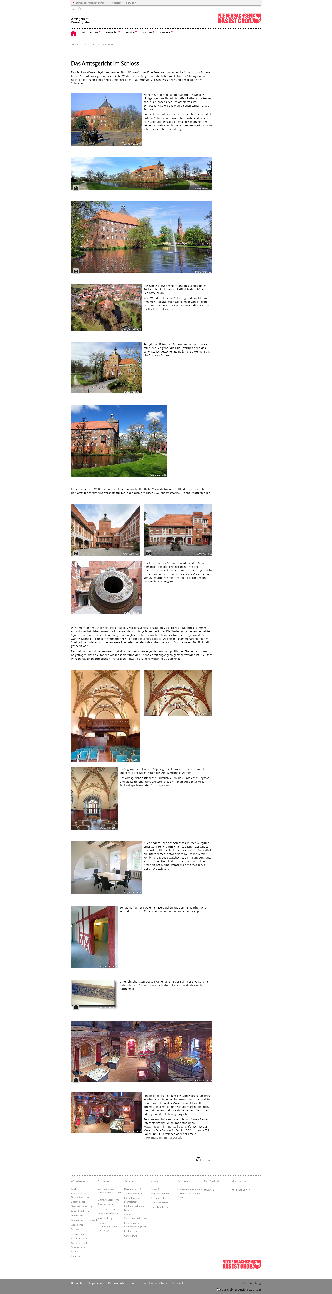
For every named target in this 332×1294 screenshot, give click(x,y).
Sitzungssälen (160, 785)
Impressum (77, 1255)
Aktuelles (103, 1181)
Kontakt (156, 1181)
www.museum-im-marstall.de (163, 1126)
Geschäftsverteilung (82, 1206)
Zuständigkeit (78, 1201)
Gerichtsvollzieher (80, 1210)
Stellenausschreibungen (190, 1188)
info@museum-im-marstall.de (163, 1137)
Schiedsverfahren (133, 1193)
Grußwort (76, 1188)
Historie (209, 1189)
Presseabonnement (108, 1213)
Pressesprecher (106, 1204)
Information (238, 1181)
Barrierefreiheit (132, 1188)
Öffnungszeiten (159, 1197)
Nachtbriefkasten (160, 1207)
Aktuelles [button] (112, 32)
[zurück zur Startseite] (81, 19)
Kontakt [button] (147, 32)
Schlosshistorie (104, 628)
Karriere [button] (165, 32)
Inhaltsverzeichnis (155, 1283)
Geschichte (77, 1224)
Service (129, 1181)
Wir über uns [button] (89, 32)
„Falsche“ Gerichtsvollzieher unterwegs (107, 1226)
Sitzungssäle (78, 1233)
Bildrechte (77, 1283)
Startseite (76, 44)
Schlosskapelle (152, 638)
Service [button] (130, 32)
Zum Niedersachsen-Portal (90, 2)
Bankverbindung (159, 1202)
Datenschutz (78, 1215)
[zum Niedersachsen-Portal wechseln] (239, 23)
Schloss (109, 44)
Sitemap (75, 1251)
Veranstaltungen (106, 1218)
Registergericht (240, 1189)
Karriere (182, 1181)
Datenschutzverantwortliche (86, 1220)
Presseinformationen (109, 1208)
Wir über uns (93, 44)
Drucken (207, 1160)
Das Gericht (211, 1181)
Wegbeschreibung (160, 1193)
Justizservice (131, 1231)
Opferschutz (130, 1235)
